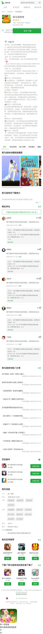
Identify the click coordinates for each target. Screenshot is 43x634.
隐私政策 (9, 530)
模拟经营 (20, 510)
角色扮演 (20, 500)
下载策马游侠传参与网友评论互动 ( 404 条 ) (21, 212)
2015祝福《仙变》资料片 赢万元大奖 (13, 374)
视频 (39, 147)
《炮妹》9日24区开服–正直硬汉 (13, 432)
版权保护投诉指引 (21, 594)
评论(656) (13, 147)
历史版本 (31, 147)
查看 (7, 558)
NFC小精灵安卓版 (8, 578)
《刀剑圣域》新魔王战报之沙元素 (13, 441)
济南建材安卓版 (21, 578)
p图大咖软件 (21, 553)
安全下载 (28, 30)
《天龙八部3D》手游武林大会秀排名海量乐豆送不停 (13, 449)
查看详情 (35, 466)
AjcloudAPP (35, 578)
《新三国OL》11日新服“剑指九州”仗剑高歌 (13, 416)
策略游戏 (11, 500)
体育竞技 (29, 500)
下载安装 (27, 23)
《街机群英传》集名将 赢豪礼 (12, 390)
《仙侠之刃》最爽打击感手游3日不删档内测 (13, 399)
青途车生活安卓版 (35, 553)
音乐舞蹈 (11, 519)
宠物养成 (20, 514)
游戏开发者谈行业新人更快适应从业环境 (13, 382)
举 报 (1, 631)
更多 (39, 207)
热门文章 (22, 147)
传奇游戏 (28, 510)
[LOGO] (5, 2)
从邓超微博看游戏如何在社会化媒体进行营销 (13, 407)
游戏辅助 (11, 510)
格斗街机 (11, 514)
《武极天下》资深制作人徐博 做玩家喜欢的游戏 (13, 424)
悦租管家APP (7, 553)
